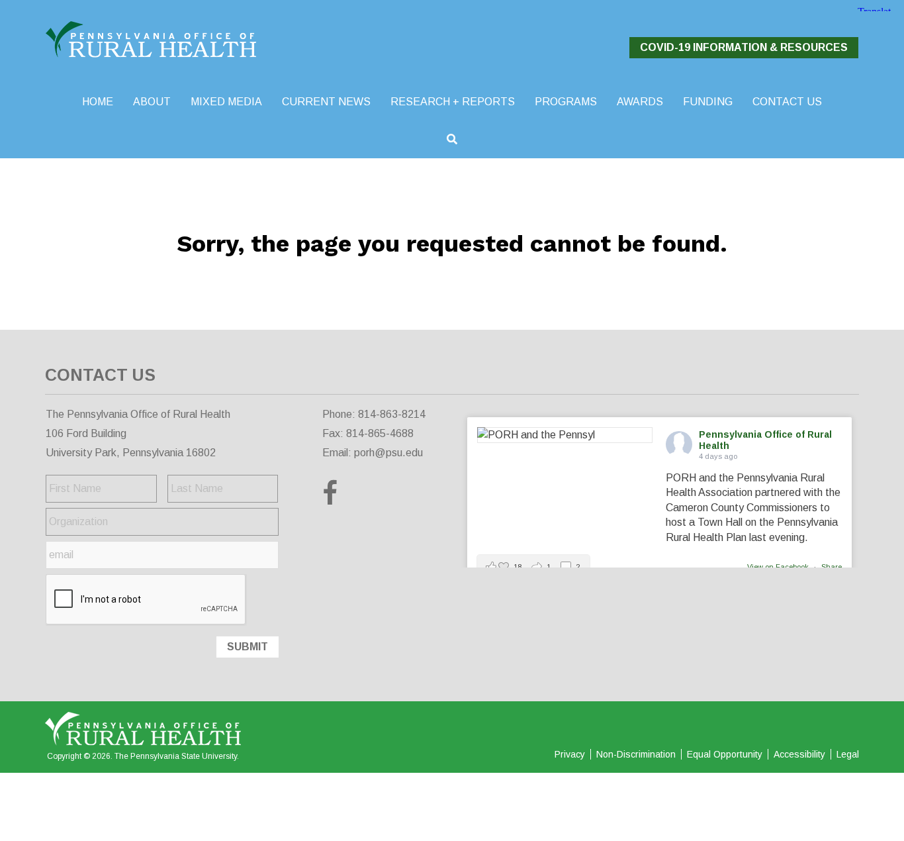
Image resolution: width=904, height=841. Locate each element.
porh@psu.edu (388, 452)
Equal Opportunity (724, 754)
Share (831, 567)
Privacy (570, 754)
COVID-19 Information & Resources (744, 47)
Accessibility (799, 754)
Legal (847, 754)
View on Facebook (779, 567)
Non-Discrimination (636, 754)
